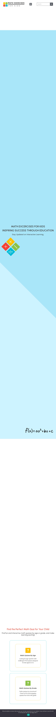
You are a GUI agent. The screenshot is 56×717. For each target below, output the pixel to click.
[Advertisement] (28, 19)
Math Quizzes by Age (28, 655)
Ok (28, 714)
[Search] (51, 4)
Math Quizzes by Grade (28, 688)
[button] (30, 4)
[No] (54, 713)
